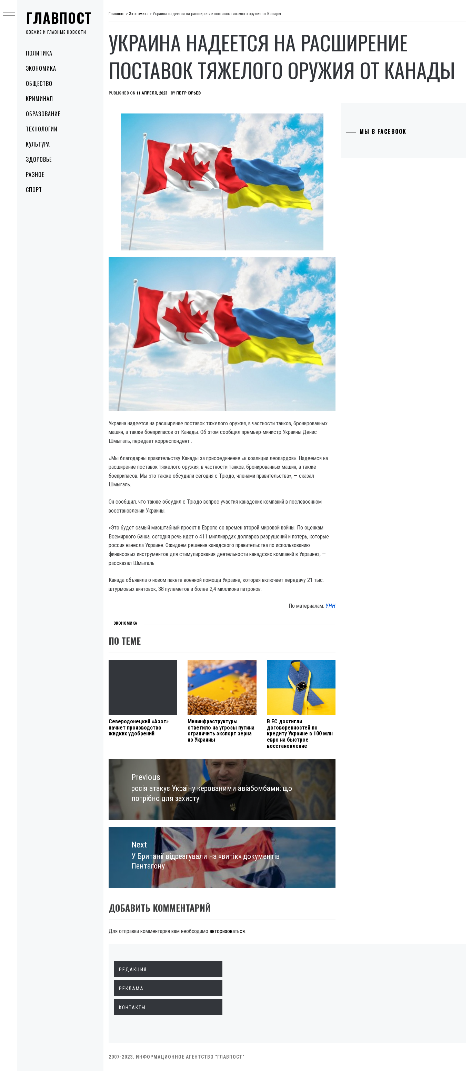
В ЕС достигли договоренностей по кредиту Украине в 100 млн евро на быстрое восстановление (300, 733)
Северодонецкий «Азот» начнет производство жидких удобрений (139, 727)
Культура (38, 144)
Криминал (39, 99)
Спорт (34, 190)
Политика (39, 53)
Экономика (41, 68)
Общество (39, 83)
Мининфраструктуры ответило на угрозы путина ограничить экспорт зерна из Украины (221, 730)
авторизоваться (227, 931)
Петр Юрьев (188, 93)
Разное (35, 174)
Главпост (59, 17)
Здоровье (39, 159)
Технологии (42, 129)
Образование (43, 114)
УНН (330, 606)
